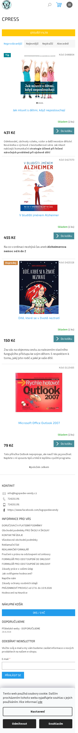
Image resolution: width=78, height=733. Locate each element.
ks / (39, 612)
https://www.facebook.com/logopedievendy (33, 510)
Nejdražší (47, 44)
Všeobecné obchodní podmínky (20, 540)
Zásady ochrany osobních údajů (19, 583)
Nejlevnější (32, 44)
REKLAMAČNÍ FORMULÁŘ (15, 550)
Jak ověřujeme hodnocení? (17, 574)
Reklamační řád (10, 545)
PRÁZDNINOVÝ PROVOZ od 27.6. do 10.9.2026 (27, 588)
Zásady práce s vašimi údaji (17, 569)
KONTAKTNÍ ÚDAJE (12, 535)
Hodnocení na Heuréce (14, 593)
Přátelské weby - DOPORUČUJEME (21, 629)
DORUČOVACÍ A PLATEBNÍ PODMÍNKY (22, 525)
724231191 (14, 499)
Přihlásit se (13, 675)
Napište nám (9, 578)
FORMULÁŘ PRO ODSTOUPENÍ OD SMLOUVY (26, 559)
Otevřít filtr (39, 32)
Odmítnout (19, 724)
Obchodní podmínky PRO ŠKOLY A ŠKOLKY (25, 530)
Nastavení (38, 712)
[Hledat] (49, 5)
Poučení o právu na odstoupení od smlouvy (26, 554)
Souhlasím (55, 724)
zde (40, 702)
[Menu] (69, 5)
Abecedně (63, 44)
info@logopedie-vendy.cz (22, 493)
